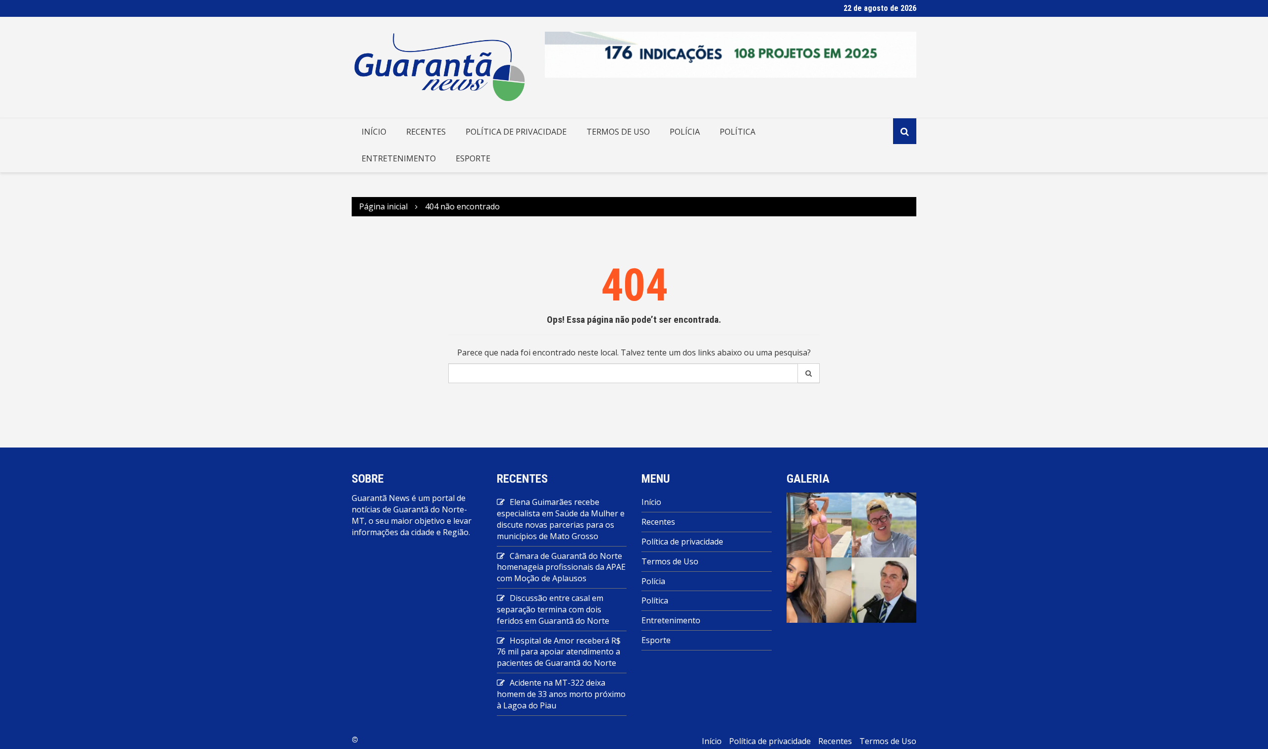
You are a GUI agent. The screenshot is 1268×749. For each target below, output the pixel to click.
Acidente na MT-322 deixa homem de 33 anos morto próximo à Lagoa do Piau (561, 694)
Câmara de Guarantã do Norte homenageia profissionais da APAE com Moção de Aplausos (561, 567)
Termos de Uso (618, 131)
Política (737, 131)
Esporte (473, 158)
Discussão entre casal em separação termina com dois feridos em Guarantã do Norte (553, 609)
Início (374, 131)
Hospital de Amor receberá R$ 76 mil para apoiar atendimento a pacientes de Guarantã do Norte (559, 652)
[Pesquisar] (809, 373)
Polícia (685, 131)
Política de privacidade (516, 131)
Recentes (426, 131)
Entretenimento (399, 158)
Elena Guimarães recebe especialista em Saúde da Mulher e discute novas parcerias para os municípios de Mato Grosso (561, 519)
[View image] (819, 524)
